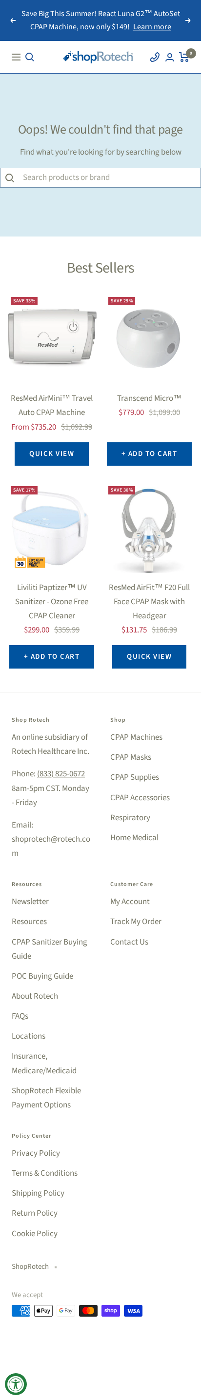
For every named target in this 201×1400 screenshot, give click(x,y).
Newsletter (30, 901)
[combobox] (109, 177)
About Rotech (35, 996)
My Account (130, 901)
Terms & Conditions (45, 1173)
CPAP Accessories (140, 798)
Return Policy (35, 1213)
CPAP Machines (136, 737)
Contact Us (129, 942)
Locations (28, 1036)
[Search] (29, 57)
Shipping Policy (38, 1193)
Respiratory (130, 818)
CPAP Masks (130, 757)
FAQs (20, 1016)
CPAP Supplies (134, 777)
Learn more (152, 26)
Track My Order (135, 921)
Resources (29, 921)
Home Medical (134, 838)
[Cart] (184, 57)
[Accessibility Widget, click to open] (16, 1384)
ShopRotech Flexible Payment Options (46, 1098)
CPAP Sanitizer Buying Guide (49, 949)
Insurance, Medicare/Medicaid (44, 1063)
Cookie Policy (35, 1234)
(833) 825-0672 (61, 774)
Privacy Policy (36, 1153)
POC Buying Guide (42, 976)
